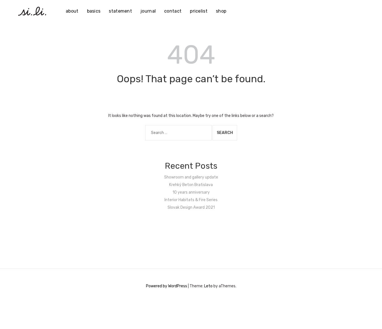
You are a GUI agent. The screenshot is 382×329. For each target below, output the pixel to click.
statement (120, 11)
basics (94, 11)
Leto (208, 286)
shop (221, 11)
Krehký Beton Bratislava (191, 184)
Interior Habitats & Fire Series (191, 200)
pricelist (198, 11)
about (72, 11)
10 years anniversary (191, 192)
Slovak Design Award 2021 (191, 207)
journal (148, 11)
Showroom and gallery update (191, 177)
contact (172, 11)
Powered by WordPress (166, 286)
